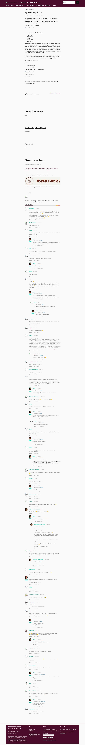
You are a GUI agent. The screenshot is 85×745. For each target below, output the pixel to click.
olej (40, 164)
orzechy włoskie (19, 740)
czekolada (25, 736)
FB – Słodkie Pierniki (50, 187)
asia (41, 390)
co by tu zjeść (42, 674)
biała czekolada (11, 736)
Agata (44, 312)
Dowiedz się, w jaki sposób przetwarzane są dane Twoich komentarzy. (41, 201)
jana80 (41, 457)
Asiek (34, 239)
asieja (30, 587)
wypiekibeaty (32, 569)
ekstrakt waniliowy (16, 737)
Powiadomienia (30, 83)
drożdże (10, 737)
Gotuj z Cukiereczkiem (34, 396)
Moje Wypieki (36, 25)
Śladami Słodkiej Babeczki (30, 2)
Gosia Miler (31, 208)
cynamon (20, 736)
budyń (16, 736)
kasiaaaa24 (31, 709)
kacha (30, 230)
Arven (30, 611)
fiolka (41, 413)
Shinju (30, 550)
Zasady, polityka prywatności (49, 740)
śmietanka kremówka (23, 741)
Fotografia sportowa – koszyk (66, 731)
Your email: (45, 733)
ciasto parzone (31, 164)
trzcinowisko (32, 648)
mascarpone (23, 739)
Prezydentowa (32, 690)
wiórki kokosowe (14, 741)
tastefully (31, 656)
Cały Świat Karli (32, 222)
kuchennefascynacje (34, 594)
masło (38, 164)
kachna (30, 501)
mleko (15, 740)
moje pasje (31, 630)
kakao (24, 737)
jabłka (21, 737)
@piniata (31, 478)
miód (12, 740)
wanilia (9, 741)
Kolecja (30, 335)
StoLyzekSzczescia (33, 362)
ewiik (41, 293)
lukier (35, 164)
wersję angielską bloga (70, 729)
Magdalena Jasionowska (34, 509)
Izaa (30, 683)
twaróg (24, 740)
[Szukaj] (77, 2)
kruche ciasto (14, 739)
